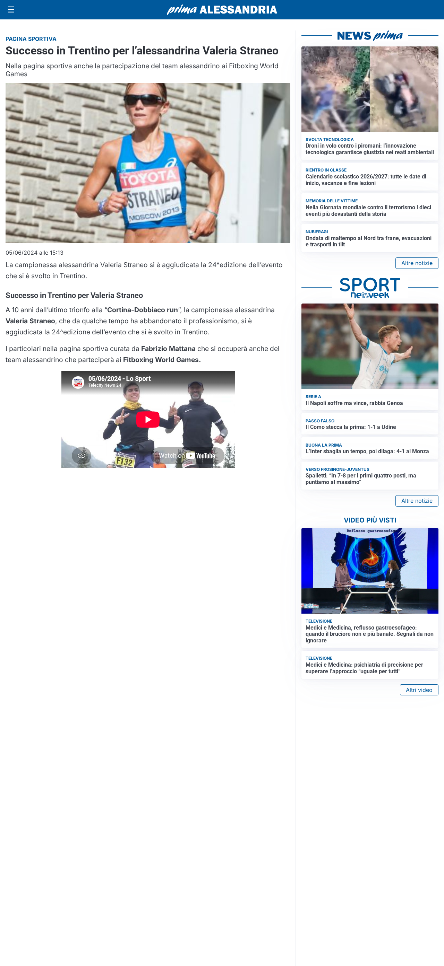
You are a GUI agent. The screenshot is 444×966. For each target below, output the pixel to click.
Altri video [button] (419, 689)
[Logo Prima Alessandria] (222, 10)
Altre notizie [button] (417, 263)
